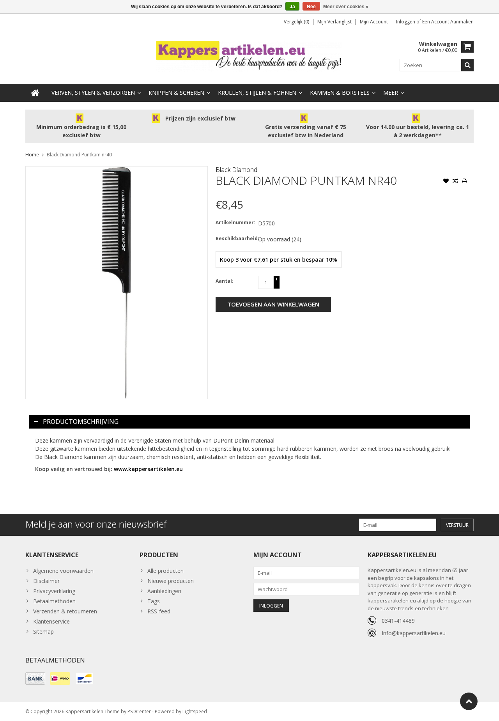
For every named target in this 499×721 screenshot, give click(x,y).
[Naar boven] (469, 701)
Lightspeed (194, 711)
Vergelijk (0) (296, 21)
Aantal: (225, 281)
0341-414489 (398, 620)
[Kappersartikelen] (249, 56)
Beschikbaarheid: (235, 238)
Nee (311, 6)
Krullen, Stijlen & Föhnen (257, 92)
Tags (153, 601)
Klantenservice (51, 621)
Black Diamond (236, 169)
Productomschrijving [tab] (81, 421)
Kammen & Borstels (340, 92)
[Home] (35, 92)
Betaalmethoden (54, 601)
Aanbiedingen (164, 591)
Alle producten (165, 570)
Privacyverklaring (54, 591)
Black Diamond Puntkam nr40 (79, 154)
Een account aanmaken (448, 21)
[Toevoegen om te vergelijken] (455, 181)
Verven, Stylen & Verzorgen (93, 92)
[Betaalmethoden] (35, 678)
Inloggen (406, 21)
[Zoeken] (467, 65)
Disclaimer (46, 581)
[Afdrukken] (464, 181)
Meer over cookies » (345, 6)
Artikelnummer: (235, 222)
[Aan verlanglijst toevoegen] (445, 181)
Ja (292, 6)
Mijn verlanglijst (334, 21)
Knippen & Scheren (176, 92)
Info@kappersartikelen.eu (414, 633)
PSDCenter (139, 711)
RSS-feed (158, 611)
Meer (390, 92)
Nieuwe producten (170, 581)
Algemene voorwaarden (63, 570)
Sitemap (43, 631)
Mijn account (374, 21)
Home (32, 154)
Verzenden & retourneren (65, 611)
